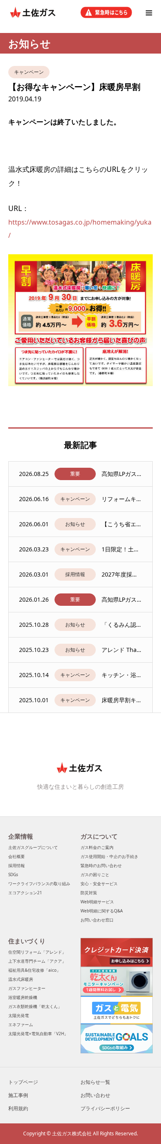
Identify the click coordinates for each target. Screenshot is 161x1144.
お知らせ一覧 (95, 1081)
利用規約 (18, 1108)
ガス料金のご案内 (97, 847)
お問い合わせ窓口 (97, 920)
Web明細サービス (97, 902)
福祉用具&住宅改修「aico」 (34, 970)
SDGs (13, 874)
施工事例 (18, 1095)
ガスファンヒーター (26, 988)
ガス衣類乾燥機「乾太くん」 (35, 1006)
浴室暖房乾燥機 (22, 997)
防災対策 (88, 893)
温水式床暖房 (20, 979)
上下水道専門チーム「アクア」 (37, 961)
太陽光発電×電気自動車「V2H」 (38, 1033)
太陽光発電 (18, 1015)
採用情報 (16, 865)
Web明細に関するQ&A (101, 911)
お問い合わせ (95, 1095)
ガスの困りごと (94, 874)
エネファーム (20, 1024)
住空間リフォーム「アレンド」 (37, 952)
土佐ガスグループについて (33, 847)
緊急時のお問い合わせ (101, 865)
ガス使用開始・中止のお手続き (109, 856)
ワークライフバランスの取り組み (39, 883)
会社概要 (16, 856)
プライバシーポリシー (105, 1108)
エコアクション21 (25, 893)
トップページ (23, 1081)
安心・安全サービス (99, 883)
